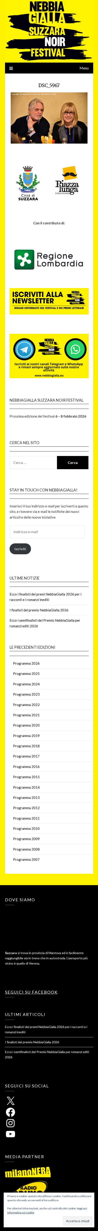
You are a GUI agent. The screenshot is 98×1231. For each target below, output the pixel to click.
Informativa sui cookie (20, 1212)
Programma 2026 (26, 663)
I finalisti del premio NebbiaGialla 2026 (39, 610)
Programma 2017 (26, 756)
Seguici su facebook (31, 992)
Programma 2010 (26, 828)
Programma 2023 (26, 694)
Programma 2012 (26, 808)
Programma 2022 (26, 705)
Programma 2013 (26, 797)
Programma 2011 (26, 818)
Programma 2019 (26, 736)
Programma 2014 (26, 787)
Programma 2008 (26, 849)
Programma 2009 (26, 839)
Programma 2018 (26, 746)
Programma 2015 (26, 777)
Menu (84, 68)
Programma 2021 (26, 715)
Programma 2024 (26, 684)
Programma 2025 (26, 673)
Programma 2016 (26, 767)
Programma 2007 (26, 859)
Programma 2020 (26, 725)
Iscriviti (20, 549)
